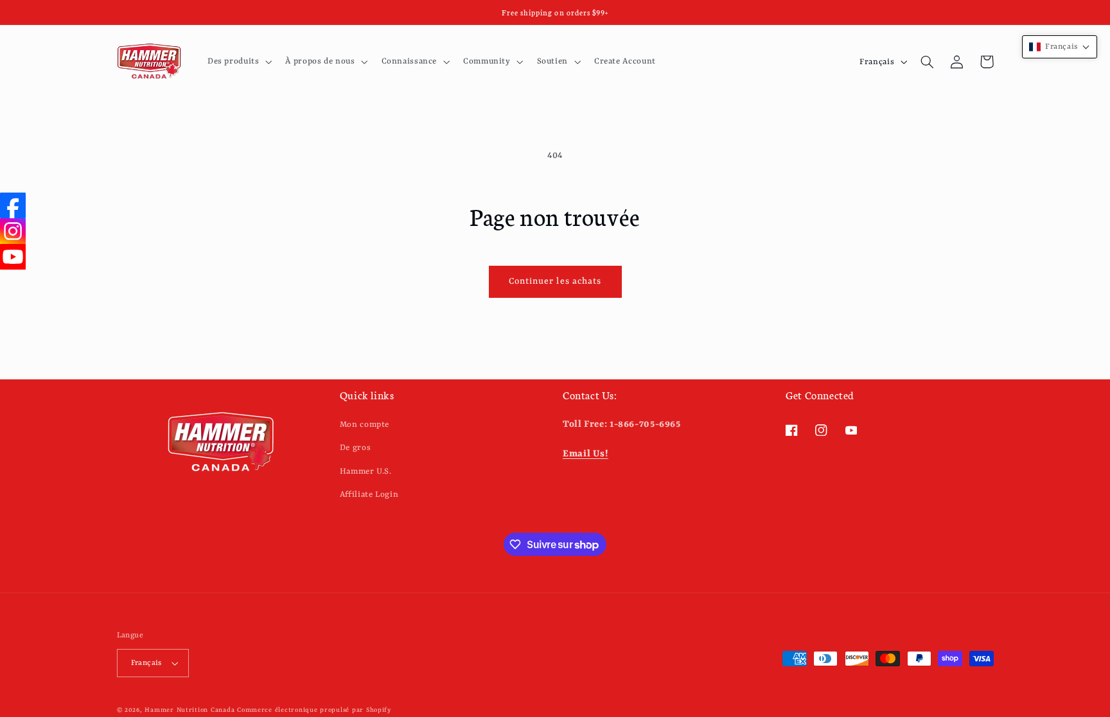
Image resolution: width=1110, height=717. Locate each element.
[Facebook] (13, 205)
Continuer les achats (555, 281)
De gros (355, 448)
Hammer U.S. (366, 471)
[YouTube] (13, 257)
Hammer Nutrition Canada (189, 710)
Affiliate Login (369, 494)
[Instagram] (13, 231)
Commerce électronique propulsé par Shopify (314, 710)
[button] (238, 62)
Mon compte (364, 424)
